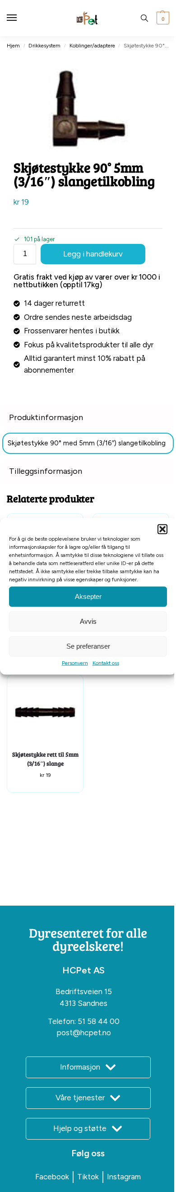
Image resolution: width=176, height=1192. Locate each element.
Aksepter (88, 596)
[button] (162, 528)
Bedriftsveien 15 (84, 991)
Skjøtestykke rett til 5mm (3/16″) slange (45, 758)
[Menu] (20, 18)
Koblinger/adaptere (92, 45)
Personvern (75, 662)
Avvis (88, 621)
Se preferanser (88, 646)
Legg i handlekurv (93, 253)
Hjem (13, 45)
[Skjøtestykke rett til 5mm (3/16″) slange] (45, 712)
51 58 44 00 (99, 1021)
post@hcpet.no (83, 1032)
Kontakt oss (106, 662)
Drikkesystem (44, 45)
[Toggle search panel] (144, 18)
